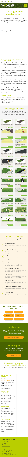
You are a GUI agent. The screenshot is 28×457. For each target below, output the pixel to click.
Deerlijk (17, 312)
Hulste (7, 312)
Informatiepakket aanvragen (12, 337)
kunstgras (13, 97)
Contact (11, 1)
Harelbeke (17, 319)
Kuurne (7, 319)
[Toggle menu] (25, 5)
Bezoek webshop (13, 355)
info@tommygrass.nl (6, 446)
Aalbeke (18, 315)
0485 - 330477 (4, 1)
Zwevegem (7, 315)
